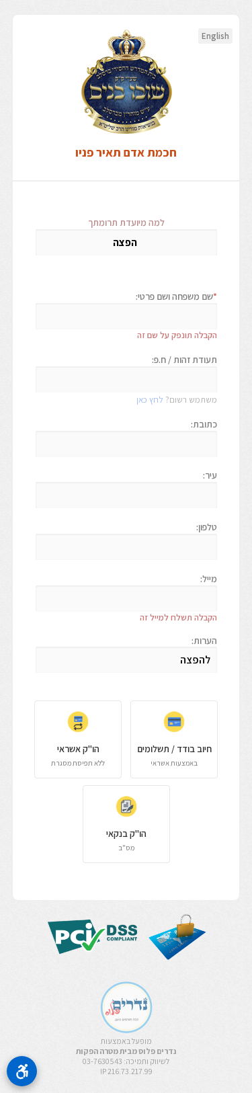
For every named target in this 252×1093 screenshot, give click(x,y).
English (215, 36)
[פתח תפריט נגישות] (22, 1071)
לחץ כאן (149, 399)
